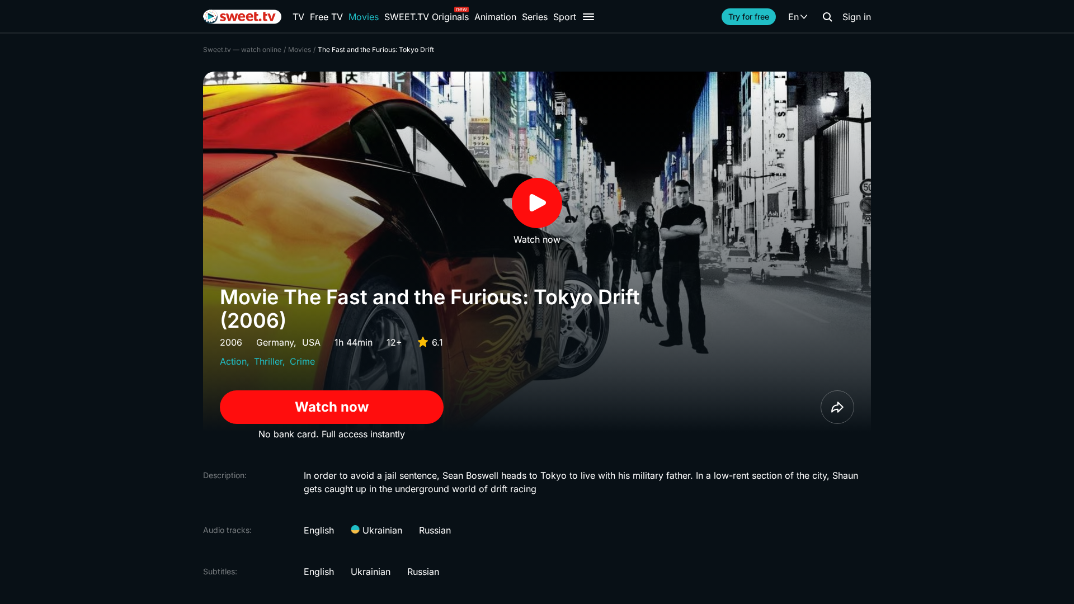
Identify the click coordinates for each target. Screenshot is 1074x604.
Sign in (856, 16)
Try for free (748, 16)
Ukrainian (381, 530)
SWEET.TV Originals (426, 16)
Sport (564, 16)
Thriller (268, 361)
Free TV (326, 16)
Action (233, 361)
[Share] (837, 407)
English (319, 530)
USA (311, 342)
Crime (302, 361)
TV (298, 16)
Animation (495, 16)
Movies (363, 16)
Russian (435, 530)
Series (535, 16)
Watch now (332, 407)
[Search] (827, 17)
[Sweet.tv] (242, 17)
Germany (275, 342)
